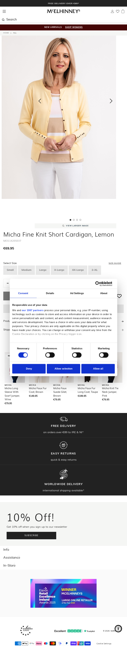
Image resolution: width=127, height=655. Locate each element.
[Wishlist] (117, 12)
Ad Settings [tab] (77, 293)
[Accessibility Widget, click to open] (118, 628)
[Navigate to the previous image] (39, 100)
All (15, 33)
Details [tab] (50, 293)
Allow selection (64, 368)
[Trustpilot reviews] (74, 631)
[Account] (112, 12)
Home (6, 33)
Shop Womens (74, 27)
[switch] (50, 355)
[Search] (3, 19)
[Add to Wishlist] (119, 296)
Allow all (98, 368)
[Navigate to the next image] (111, 102)
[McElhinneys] (63, 12)
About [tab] (103, 293)
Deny (29, 368)
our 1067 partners (33, 310)
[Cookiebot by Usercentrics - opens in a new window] (100, 283)
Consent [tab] (23, 293)
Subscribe (31, 535)
